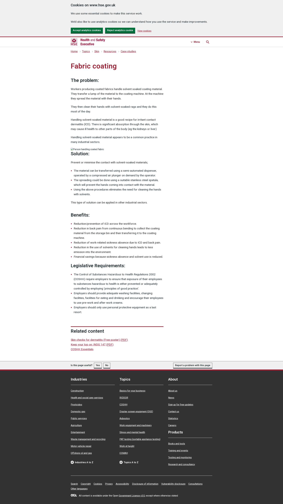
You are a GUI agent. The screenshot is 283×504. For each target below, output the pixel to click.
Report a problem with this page (192, 365)
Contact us (173, 411)
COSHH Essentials (82, 349)
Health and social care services (87, 397)
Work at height (127, 446)
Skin (96, 51)
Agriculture (76, 425)
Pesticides (76, 404)
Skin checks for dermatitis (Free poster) (99, 340)
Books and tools (176, 443)
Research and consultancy (181, 464)
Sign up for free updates (180, 404)
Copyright (86, 483)
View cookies (144, 30)
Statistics (173, 418)
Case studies (128, 51)
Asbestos (125, 418)
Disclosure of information (145, 483)
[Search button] (207, 42)
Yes (98, 365)
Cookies (98, 483)
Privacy (109, 483)
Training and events (178, 450)
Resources (110, 51)
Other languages (79, 488)
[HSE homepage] (88, 42)
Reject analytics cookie (120, 30)
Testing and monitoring (180, 457)
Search (74, 483)
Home (74, 51)
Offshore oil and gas (81, 453)
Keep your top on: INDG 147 (92, 344)
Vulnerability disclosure (173, 483)
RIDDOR (124, 397)
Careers (172, 425)
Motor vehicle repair (81, 446)
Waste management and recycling (88, 439)
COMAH (124, 453)
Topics (86, 51)
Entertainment (78, 432)
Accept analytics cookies (87, 30)
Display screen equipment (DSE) (136, 411)
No (106, 365)
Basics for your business (132, 390)
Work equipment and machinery (136, 425)
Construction (77, 390)
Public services (79, 418)
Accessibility (122, 483)
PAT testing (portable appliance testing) (140, 439)
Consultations (195, 483)
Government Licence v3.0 (132, 495)
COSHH (123, 404)
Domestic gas (78, 411)
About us (172, 390)
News (171, 397)
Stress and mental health (132, 432)
